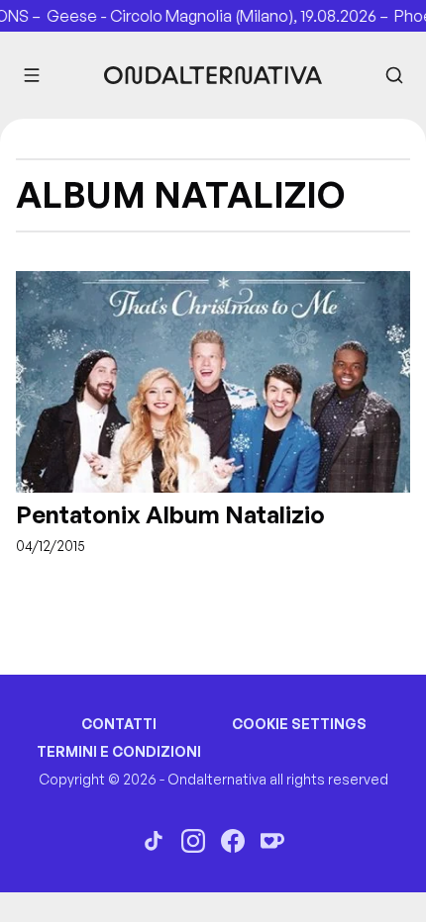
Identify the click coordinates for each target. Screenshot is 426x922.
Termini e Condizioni (119, 751)
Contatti (119, 723)
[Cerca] (394, 75)
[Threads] (153, 841)
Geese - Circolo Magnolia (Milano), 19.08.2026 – (226, 16)
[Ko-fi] (272, 841)
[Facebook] (233, 841)
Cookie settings (299, 723)
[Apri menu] (32, 75)
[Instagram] (193, 841)
